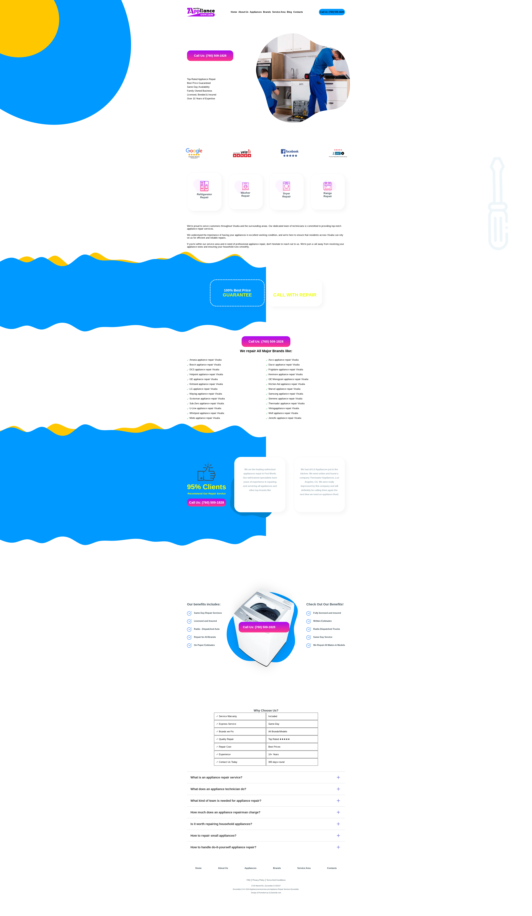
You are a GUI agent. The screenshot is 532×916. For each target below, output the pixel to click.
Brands (267, 12)
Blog (289, 12)
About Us (243, 12)
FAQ (248, 880)
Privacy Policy (258, 880)
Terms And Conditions (276, 880)
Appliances (256, 12)
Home (234, 12)
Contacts (298, 12)
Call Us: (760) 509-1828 (332, 12)
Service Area (279, 12)
